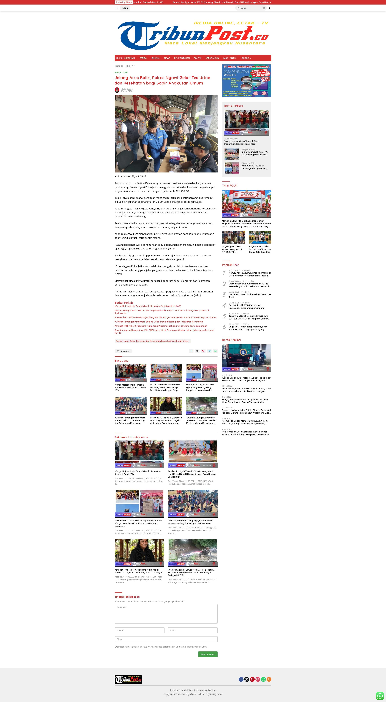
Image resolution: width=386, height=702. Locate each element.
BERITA (143, 58)
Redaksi (174, 690)
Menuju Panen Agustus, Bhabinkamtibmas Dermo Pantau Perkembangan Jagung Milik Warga (250, 274)
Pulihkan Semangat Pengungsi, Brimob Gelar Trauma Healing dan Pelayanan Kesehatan (159, 321)
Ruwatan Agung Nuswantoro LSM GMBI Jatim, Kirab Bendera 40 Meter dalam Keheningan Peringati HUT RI (164, 331)
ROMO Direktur (127, 89)
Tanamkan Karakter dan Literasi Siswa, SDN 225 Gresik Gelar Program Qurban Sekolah (249, 317)
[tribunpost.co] (193, 33)
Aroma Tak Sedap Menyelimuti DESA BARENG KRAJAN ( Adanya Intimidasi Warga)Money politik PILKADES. (245, 422)
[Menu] (117, 8)
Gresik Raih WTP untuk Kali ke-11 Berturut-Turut (250, 295)
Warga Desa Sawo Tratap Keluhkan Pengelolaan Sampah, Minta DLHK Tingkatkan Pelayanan (246, 379)
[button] (264, 7)
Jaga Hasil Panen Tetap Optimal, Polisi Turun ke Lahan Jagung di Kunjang (248, 328)
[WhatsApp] (263, 679)
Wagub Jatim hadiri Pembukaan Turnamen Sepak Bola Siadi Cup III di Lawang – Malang (260, 249)
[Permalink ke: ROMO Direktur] (117, 89)
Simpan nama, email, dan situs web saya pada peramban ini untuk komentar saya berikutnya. (162, 646)
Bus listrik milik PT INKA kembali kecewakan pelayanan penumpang (246, 306)
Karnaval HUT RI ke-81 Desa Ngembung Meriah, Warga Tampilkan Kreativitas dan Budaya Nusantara (166, 317)
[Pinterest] (252, 679)
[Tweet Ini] (197, 351)
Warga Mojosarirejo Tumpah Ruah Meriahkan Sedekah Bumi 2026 (148, 306)
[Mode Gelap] (269, 8)
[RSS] (269, 679)
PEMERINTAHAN (182, 58)
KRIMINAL (155, 58)
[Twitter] (246, 679)
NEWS (167, 58)
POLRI (125, 72)
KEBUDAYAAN (212, 58)
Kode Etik (186, 690)
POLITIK (197, 58)
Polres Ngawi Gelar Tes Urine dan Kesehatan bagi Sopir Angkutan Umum (152, 341)
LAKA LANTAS (230, 58)
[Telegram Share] (209, 351)
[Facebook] (241, 679)
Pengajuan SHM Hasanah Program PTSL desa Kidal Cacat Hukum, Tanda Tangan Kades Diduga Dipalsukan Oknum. (245, 401)
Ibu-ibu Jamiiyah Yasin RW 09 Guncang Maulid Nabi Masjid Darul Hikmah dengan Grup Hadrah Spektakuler (183, 2)
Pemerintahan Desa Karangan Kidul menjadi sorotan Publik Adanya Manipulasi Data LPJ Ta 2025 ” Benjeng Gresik (245, 433)
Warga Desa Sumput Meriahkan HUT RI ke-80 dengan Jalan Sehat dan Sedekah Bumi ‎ (249, 285)
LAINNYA (245, 58)
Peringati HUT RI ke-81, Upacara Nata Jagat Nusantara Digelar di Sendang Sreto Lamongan (161, 326)
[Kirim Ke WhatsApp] (215, 351)
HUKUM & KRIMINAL (125, 58)
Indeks (125, 8)
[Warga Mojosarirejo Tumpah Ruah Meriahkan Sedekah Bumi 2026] (131, 373)
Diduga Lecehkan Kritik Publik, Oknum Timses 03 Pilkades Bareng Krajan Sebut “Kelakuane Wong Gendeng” (246, 411)
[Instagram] (257, 679)
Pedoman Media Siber (205, 690)
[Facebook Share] (191, 351)
